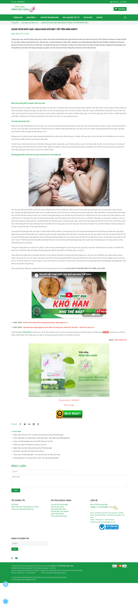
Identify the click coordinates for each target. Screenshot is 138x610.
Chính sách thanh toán (59, 516)
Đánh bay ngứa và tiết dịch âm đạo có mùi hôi (29, 445)
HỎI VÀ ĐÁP (88, 17)
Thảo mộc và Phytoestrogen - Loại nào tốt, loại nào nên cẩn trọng (36, 455)
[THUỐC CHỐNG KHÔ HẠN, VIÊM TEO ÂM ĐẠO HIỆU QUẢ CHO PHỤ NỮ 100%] (69, 410)
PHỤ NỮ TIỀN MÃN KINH (50, 17)
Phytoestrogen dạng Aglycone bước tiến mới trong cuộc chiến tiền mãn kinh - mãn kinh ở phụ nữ (58, 327)
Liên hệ (99, 17)
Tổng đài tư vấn (64, 400)
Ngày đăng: (15, 34)
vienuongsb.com (121, 340)
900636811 (76, 400)
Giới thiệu (14, 504)
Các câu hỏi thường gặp (59, 504)
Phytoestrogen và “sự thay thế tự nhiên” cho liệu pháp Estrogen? (36, 458)
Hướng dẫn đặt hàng (58, 509)
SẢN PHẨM (30, 17)
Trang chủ (15, 23)
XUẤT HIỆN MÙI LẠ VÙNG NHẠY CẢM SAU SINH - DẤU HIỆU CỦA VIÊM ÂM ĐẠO (41, 438)
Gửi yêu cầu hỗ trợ (57, 507)
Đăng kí (124, 2)
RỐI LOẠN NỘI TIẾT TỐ (71, 17)
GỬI (14, 549)
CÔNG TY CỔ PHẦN (99, 507)
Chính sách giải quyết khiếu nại (22, 509)
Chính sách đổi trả (57, 514)
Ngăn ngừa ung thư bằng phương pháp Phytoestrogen (32, 448)
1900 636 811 (21, 2)
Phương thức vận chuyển (60, 511)
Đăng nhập (115, 2)
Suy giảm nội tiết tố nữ (31, 23)
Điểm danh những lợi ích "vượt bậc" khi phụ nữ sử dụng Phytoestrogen (38, 435)
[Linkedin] (29, 424)
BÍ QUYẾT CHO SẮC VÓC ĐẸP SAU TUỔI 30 (28, 451)
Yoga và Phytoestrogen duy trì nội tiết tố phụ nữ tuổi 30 (33, 441)
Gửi (15, 490)
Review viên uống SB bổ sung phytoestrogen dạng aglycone (44, 322)
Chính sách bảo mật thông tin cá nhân (25, 507)
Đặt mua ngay (69, 405)
